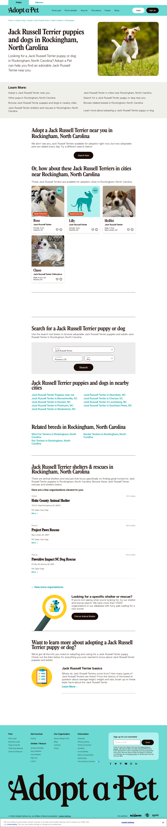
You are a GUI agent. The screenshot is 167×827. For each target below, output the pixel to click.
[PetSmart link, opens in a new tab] (136, 815)
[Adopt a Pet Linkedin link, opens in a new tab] (136, 764)
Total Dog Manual (15, 748)
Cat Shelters (36, 754)
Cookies (81, 748)
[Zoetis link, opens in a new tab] (155, 815)
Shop (116, 10)
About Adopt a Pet (61, 738)
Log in (33, 761)
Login (138, 10)
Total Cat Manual (15, 751)
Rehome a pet (14, 742)
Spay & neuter (14, 745)
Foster (108, 10)
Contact (57, 745)
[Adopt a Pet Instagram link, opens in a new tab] (131, 764)
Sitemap (81, 738)
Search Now (83, 155)
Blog (56, 742)
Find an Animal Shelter (84, 616)
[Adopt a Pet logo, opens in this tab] (83, 793)
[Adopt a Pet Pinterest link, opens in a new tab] (121, 764)
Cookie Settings (65, 816)
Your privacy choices (86, 761)
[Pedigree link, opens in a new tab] (147, 815)
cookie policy (12, 824)
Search (83, 367)
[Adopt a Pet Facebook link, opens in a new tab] (111, 764)
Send (147, 742)
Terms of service (84, 745)
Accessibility (83, 751)
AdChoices (82, 758)
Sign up (152, 10)
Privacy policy (83, 742)
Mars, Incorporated (85, 755)
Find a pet (12, 738)
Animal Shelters (37, 748)
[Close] (163, 822)
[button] (57, 229)
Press (56, 748)
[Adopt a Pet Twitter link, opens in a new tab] (116, 764)
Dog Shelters (36, 751)
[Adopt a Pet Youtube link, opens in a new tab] (126, 764)
